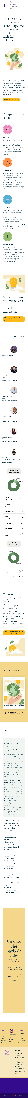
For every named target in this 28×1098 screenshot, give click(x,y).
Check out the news (11, 100)
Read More (14, 980)
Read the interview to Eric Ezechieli (14, 632)
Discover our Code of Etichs (12, 319)
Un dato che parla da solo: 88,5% (14, 950)
